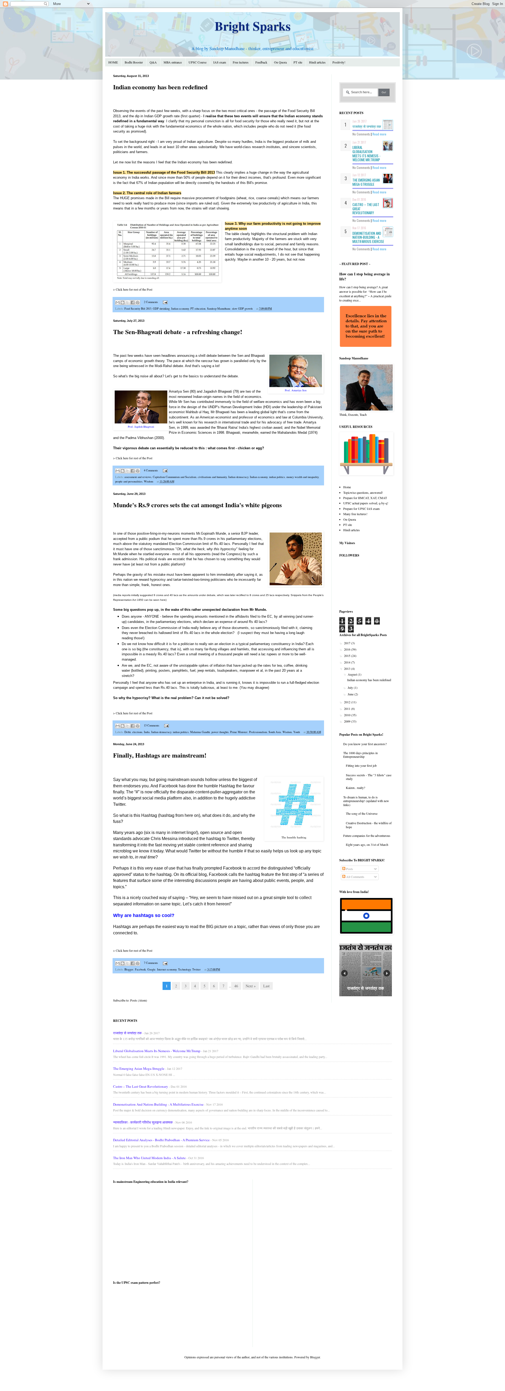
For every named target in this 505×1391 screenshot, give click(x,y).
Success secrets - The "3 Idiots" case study (368, 777)
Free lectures (241, 62)
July (351, 687)
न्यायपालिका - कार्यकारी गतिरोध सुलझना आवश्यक (143, 1122)
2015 (347, 655)
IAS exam (219, 62)
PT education (197, 308)
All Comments (354, 877)
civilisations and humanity (212, 477)
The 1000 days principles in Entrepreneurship (360, 755)
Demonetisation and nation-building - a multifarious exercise (368, 237)
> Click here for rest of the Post (132, 289)
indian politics (277, 477)
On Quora (280, 62)
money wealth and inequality (302, 477)
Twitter (196, 969)
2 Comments (151, 302)
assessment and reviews (137, 477)
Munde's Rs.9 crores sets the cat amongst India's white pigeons (197, 504)
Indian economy (180, 308)
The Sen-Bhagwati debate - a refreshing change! (177, 331)
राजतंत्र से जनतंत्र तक (366, 126)
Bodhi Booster (134, 62)
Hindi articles (317, 62)
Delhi (127, 732)
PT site (298, 62)
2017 (347, 643)
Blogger (128, 969)
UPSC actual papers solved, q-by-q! (365, 503)
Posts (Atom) (138, 1000)
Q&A (153, 62)
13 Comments (151, 725)
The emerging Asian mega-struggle (366, 182)
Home (347, 487)
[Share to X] (127, 302)
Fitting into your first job (361, 765)
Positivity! (338, 62)
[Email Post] (164, 302)
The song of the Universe (361, 813)
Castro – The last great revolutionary (140, 1086)
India (147, 732)
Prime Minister (239, 732)
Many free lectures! (355, 514)
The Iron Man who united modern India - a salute (149, 1157)
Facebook (140, 969)
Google (151, 969)
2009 (347, 721)
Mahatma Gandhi (200, 732)
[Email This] (117, 302)
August (353, 674)
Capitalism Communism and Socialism (174, 477)
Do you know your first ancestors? (365, 744)
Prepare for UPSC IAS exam (361, 508)
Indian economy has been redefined (160, 86)
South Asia (275, 732)
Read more (379, 134)
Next (386, 973)
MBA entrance (173, 62)
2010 (347, 715)
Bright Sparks (253, 25)
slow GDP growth (242, 308)
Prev (344, 973)
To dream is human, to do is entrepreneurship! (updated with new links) (366, 801)
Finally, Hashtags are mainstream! (159, 755)
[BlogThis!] (122, 302)
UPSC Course (197, 62)
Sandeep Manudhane (218, 308)
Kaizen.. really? (355, 787)
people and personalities (128, 481)
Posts (349, 869)
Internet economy (166, 969)
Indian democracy (238, 477)
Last (266, 985)
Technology (184, 969)
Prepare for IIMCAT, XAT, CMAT (365, 498)
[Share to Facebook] (132, 302)
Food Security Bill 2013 (137, 308)
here (163, 599)
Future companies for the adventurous (366, 835)
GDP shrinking (161, 308)
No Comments (361, 134)
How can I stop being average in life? (364, 276)
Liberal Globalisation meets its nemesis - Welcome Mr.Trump (366, 153)
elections (137, 732)
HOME (113, 62)
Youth (296, 732)
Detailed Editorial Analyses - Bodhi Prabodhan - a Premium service (161, 1140)
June (351, 694)
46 (236, 985)
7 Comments (151, 963)
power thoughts (220, 732)
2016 (347, 649)
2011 (347, 708)
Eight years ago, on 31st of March (367, 844)
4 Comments (151, 470)
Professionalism (258, 732)
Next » (251, 985)
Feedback (261, 62)
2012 (347, 702)
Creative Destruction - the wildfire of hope (369, 825)
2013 (347, 668)
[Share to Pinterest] (137, 302)
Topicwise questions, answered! (363, 492)
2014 (347, 662)
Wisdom (148, 481)
